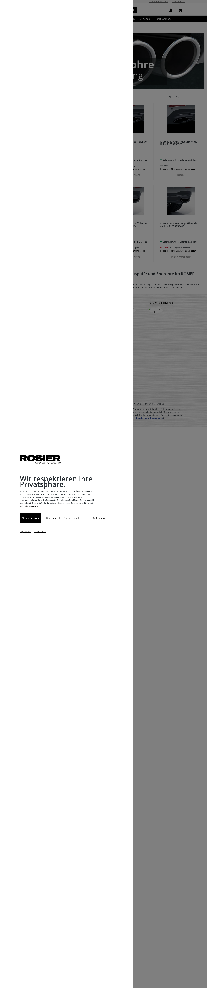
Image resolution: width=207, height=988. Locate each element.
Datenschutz (40, 531)
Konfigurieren (99, 518)
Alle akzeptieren (30, 518)
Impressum (25, 531)
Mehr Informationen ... (29, 506)
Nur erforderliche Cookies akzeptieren (64, 518)
